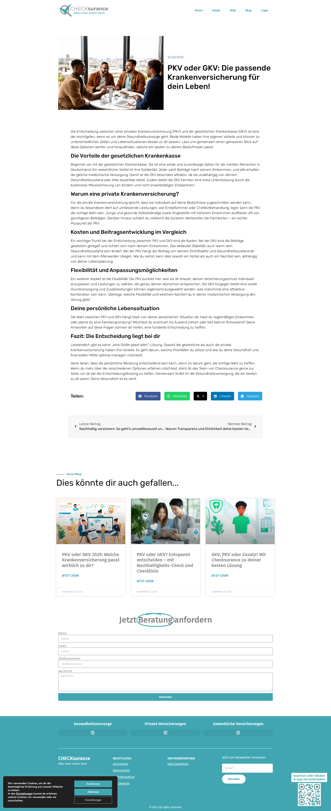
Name (62, 633)
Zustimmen (93, 784)
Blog (248, 10)
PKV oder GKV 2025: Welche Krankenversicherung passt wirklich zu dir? (91, 560)
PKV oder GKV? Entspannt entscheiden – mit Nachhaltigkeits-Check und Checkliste (165, 563)
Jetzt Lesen (70, 575)
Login (264, 10)
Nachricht (65, 671)
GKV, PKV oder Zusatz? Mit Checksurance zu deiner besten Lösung (238, 560)
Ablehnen (93, 792)
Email (62, 645)
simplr (216, 10)
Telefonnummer (69, 658)
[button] (148, 396)
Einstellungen (24, 793)
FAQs (233, 10)
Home (198, 10)
